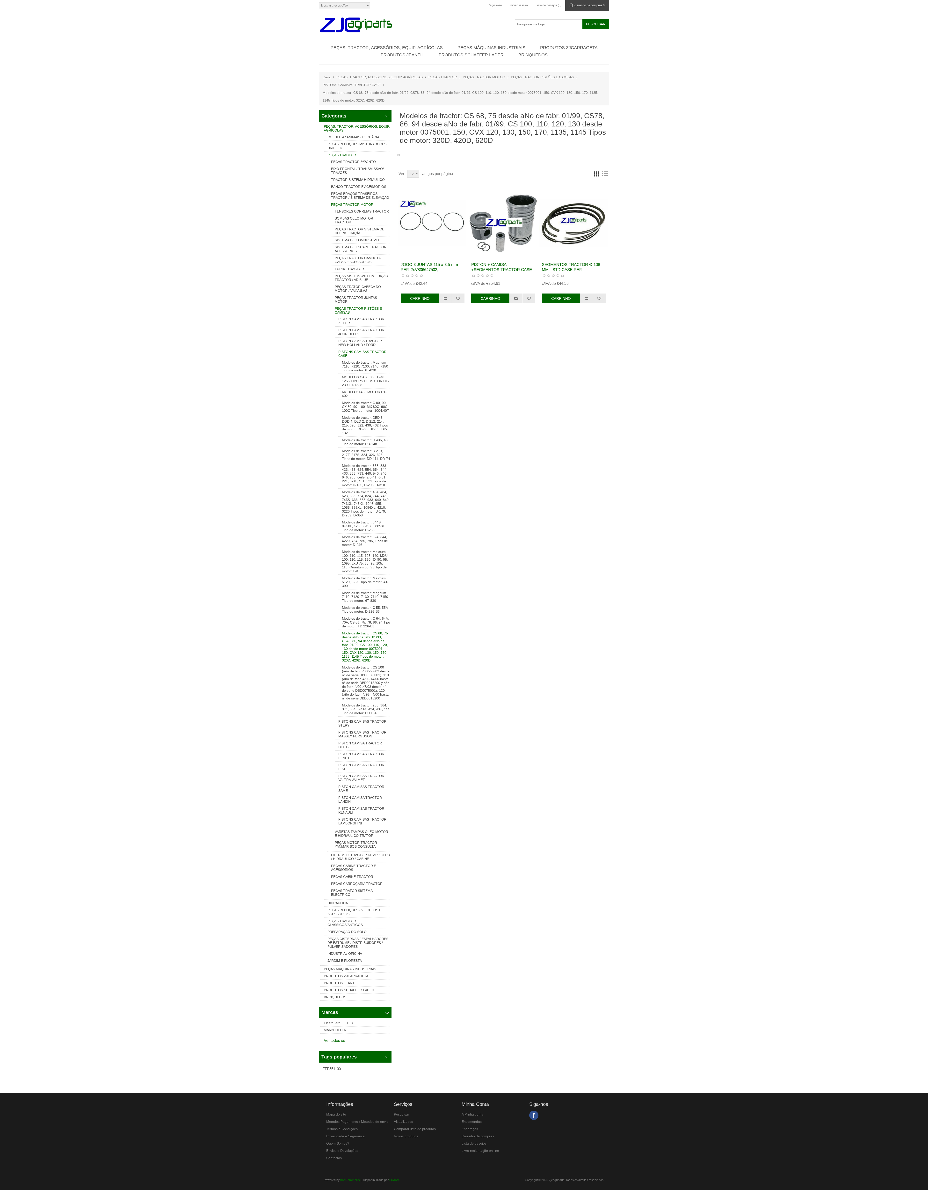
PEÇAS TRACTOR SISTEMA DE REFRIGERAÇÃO (359, 231)
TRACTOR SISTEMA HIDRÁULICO (358, 180)
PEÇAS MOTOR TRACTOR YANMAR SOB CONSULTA (356, 844)
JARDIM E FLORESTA (344, 960)
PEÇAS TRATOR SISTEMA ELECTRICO (351, 892)
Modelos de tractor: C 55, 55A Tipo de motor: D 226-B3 (365, 609)
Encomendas (472, 1122)
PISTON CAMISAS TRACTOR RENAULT (361, 810)
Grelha (596, 174)
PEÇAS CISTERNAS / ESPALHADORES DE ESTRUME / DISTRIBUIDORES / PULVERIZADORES (357, 942)
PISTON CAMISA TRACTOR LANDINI (360, 799)
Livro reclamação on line (480, 1151)
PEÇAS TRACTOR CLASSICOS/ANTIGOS (345, 923)
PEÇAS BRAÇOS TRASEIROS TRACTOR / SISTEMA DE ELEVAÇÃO (360, 195)
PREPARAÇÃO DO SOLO (347, 932)
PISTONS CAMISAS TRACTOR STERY (362, 723)
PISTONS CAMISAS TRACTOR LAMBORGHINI (362, 821)
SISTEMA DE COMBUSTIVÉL (357, 240)
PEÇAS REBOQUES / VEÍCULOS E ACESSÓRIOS (354, 912)
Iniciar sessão (519, 5)
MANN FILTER (335, 1030)
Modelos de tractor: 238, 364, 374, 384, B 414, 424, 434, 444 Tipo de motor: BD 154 (366, 709)
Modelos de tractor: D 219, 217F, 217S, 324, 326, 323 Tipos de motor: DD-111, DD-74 (366, 455)
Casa (327, 77)
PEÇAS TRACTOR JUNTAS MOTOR (356, 299)
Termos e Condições (342, 1129)
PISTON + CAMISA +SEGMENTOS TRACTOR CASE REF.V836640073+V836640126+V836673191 (503, 269)
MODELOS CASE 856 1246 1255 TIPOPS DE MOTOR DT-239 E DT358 (365, 381)
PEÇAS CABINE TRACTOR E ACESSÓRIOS (353, 868)
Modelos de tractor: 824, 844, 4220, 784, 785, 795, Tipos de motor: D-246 (365, 541)
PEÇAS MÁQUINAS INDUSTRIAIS (491, 47)
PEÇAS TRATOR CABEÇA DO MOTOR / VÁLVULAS (358, 289)
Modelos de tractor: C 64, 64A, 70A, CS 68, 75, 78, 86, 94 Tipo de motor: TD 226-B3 (366, 622)
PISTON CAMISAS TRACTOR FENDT (361, 756)
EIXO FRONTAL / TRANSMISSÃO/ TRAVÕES (357, 171)
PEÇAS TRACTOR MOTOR (484, 77)
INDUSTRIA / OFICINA (344, 953)
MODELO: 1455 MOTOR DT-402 (364, 394)
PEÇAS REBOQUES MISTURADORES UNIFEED (356, 146)
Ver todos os (334, 1040)
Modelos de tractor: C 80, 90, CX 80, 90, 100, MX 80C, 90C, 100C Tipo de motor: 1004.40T (365, 406)
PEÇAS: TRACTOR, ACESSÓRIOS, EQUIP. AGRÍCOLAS (387, 47)
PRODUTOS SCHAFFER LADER (471, 54)
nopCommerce (350, 1180)
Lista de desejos (474, 1143)
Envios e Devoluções (342, 1151)
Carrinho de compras (478, 1136)
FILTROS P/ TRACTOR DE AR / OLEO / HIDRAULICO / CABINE (360, 857)
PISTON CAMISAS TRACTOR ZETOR (361, 321)
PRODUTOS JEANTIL (402, 54)
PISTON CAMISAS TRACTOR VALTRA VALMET (361, 778)
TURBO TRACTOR (349, 269)
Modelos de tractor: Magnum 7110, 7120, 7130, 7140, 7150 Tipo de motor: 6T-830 (365, 366)
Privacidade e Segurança (345, 1136)
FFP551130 (332, 1069)
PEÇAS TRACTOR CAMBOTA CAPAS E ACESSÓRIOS (357, 260)
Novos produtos (406, 1136)
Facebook (533, 1115)
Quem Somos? (337, 1143)
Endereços (470, 1129)
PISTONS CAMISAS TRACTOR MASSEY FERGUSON (362, 734)
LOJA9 (394, 1180)
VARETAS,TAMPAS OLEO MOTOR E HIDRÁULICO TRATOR (361, 833)
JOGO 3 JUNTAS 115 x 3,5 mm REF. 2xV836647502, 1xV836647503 (429, 269)
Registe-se (495, 5)
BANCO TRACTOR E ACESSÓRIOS (358, 187)
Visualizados (403, 1122)
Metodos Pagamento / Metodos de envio (357, 1122)
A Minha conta (472, 1114)
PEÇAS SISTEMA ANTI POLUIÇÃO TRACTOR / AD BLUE (361, 278)
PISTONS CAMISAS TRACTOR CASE (352, 85)
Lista (605, 174)
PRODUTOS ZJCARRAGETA (569, 47)
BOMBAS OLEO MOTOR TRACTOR (354, 220)
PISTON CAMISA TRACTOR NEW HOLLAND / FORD (360, 343)
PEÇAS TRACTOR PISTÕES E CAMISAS (542, 77)
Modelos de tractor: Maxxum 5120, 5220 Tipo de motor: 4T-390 (365, 582)
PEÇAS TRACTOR (442, 77)
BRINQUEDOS (533, 54)
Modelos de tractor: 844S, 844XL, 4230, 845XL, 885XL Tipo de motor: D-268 (363, 526)
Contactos (334, 1158)
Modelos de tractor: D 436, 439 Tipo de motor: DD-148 (366, 442)
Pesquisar (401, 1114)
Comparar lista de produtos (415, 1129)
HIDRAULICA (337, 903)
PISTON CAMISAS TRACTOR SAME (361, 789)
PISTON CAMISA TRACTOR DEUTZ (360, 745)
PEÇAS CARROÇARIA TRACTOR (357, 884)
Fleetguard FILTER (338, 1023)
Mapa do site (336, 1114)
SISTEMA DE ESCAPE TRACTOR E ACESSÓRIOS (362, 249)
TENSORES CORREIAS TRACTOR (362, 211)
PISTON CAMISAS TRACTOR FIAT (361, 767)
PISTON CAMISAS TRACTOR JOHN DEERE (361, 332)
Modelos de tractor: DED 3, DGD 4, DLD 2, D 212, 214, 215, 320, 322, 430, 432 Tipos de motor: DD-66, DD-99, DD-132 (365, 425)
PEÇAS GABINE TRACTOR (352, 877)
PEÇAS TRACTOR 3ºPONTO (353, 162)
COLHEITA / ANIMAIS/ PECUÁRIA (353, 137)
